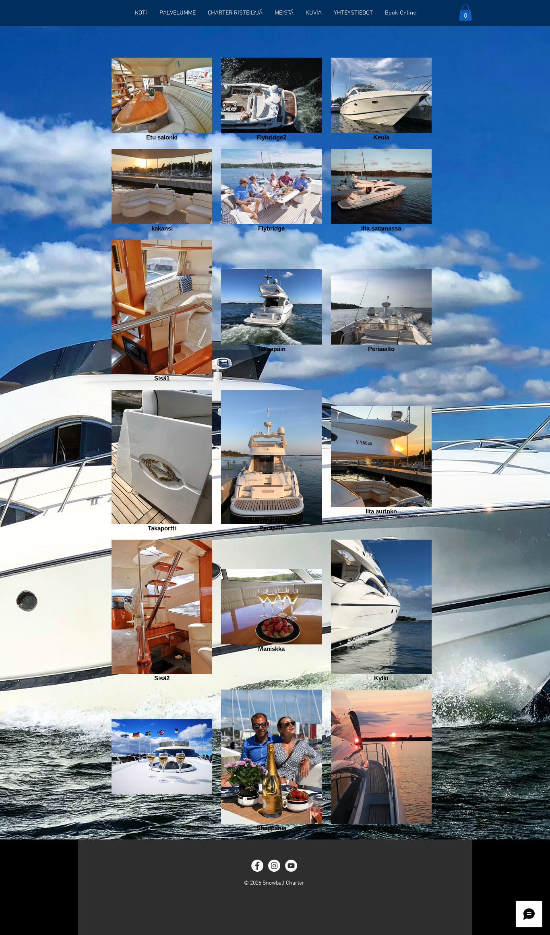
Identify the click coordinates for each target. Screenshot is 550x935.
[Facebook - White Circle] (257, 866)
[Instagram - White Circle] (274, 866)
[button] (465, 12)
